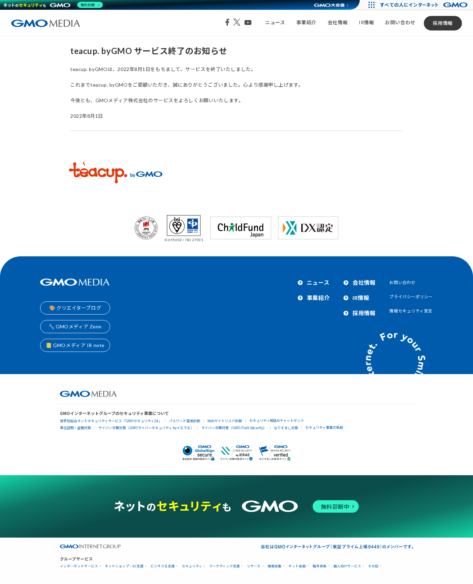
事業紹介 (306, 22)
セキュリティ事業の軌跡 (324, 427)
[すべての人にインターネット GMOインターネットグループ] (424, 5)
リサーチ (254, 566)
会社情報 (338, 22)
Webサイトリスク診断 (224, 420)
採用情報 (443, 23)
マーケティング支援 (224, 566)
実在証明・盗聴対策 (75, 427)
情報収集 (275, 566)
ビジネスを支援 (163, 566)
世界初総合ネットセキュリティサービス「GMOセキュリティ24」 (111, 420)
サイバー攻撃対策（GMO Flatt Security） (234, 427)
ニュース (275, 22)
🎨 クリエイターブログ (75, 308)
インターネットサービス (79, 566)
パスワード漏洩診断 (184, 420)
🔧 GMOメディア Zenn (75, 326)
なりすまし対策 (286, 427)
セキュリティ (192, 566)
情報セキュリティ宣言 (410, 310)
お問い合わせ (400, 22)
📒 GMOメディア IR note (75, 345)
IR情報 (366, 22)
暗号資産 (320, 566)
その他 (373, 566)
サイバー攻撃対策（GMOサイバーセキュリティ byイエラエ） (146, 427)
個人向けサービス (347, 566)
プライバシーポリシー (411, 296)
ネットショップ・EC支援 (124, 566)
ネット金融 (297, 566)
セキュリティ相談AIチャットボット (276, 420)
